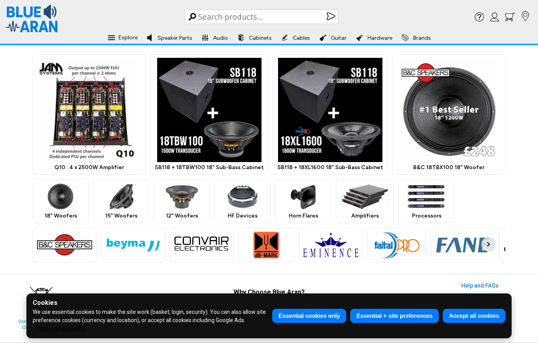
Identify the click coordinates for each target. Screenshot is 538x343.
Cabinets (260, 38)
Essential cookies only (309, 315)
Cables (301, 38)
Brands (422, 38)
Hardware (379, 38)
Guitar (339, 38)
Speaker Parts (175, 38)
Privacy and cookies (60, 328)
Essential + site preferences (394, 315)
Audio (220, 38)
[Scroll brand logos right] (488, 244)
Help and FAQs (480, 285)
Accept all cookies (474, 315)
